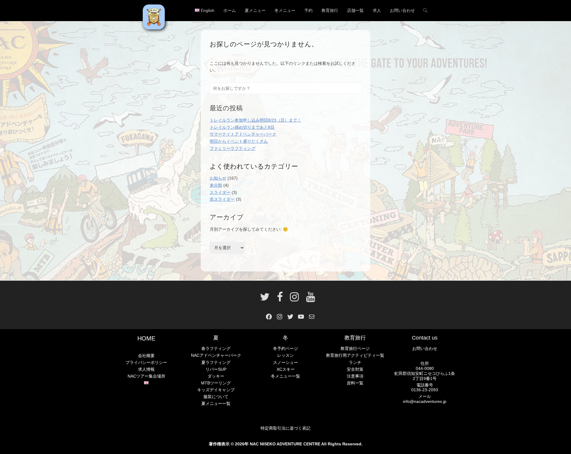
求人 (377, 10)
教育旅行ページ (355, 348)
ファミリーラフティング (232, 148)
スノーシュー (285, 362)
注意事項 (355, 376)
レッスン (285, 355)
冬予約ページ (285, 348)
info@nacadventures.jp (424, 401)
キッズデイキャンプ (216, 389)
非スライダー (222, 199)
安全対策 (355, 369)
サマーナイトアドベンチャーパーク (243, 134)
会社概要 (146, 355)
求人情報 (146, 369)
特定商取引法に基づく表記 (285, 428)
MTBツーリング (216, 383)
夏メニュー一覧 (215, 403)
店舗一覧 (355, 10)
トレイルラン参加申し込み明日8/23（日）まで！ (255, 120)
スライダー (220, 192)
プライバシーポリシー (146, 362)
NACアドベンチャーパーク (216, 355)
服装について (215, 396)
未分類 (216, 185)
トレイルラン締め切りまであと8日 (242, 127)
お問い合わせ (402, 10)
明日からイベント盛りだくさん (239, 141)
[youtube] (308, 299)
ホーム (229, 10)
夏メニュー (255, 10)
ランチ (355, 362)
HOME (146, 338)
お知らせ (218, 178)
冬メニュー (284, 10)
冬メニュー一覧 (285, 376)
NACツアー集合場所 (146, 376)
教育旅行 (329, 10)
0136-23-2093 (424, 389)
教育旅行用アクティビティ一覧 (355, 355)
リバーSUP (216, 369)
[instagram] (294, 299)
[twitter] (264, 299)
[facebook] (279, 299)
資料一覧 (355, 383)
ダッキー (216, 376)
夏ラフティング (215, 362)
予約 (308, 10)
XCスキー (286, 369)
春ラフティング (215, 348)
